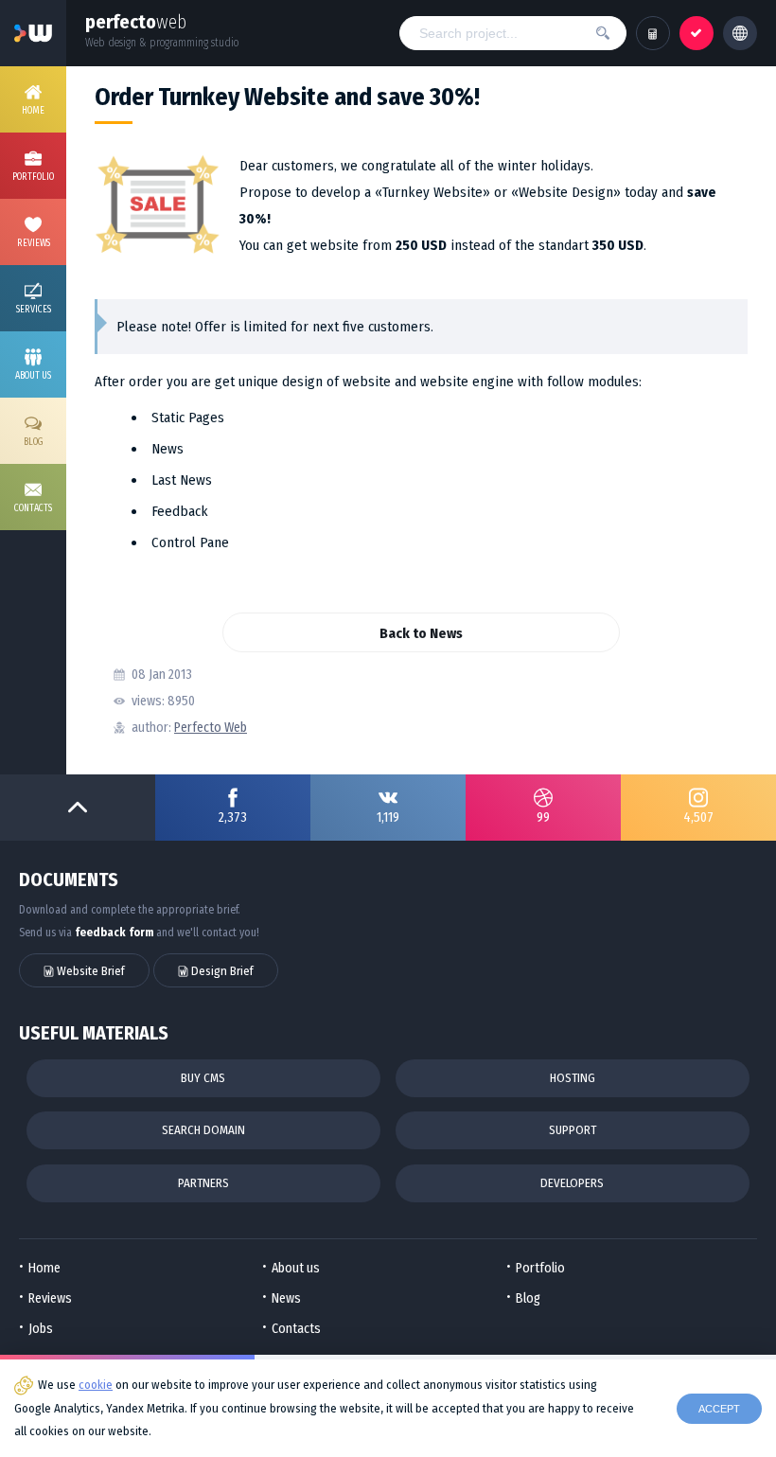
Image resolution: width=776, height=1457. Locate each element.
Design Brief (221, 971)
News (286, 1298)
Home (44, 1268)
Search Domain (203, 1130)
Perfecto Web (210, 728)
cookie (96, 1384)
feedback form (114, 932)
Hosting (572, 1078)
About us (296, 1268)
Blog (528, 1298)
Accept (719, 1408)
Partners (203, 1183)
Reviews (50, 1298)
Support (572, 1130)
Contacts (296, 1329)
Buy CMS (203, 1078)
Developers (572, 1183)
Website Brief (89, 971)
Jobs (40, 1329)
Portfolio (540, 1268)
